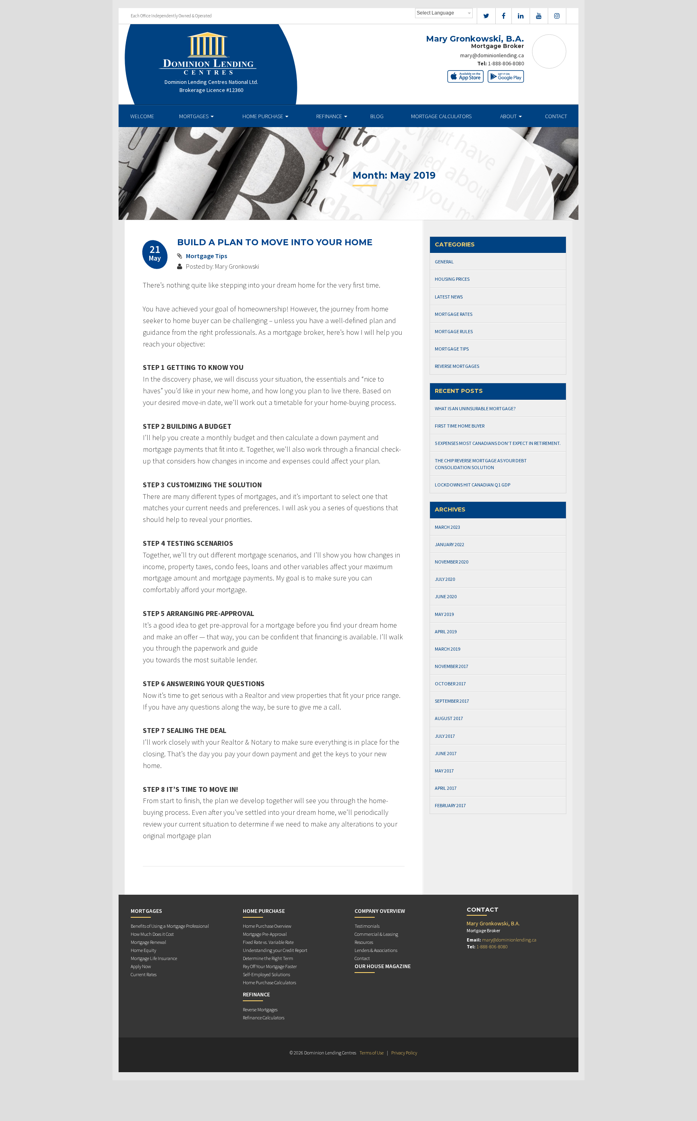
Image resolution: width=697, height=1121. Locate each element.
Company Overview (380, 910)
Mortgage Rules (454, 331)
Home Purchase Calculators (269, 982)
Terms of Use (371, 1053)
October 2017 (450, 684)
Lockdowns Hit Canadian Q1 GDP (472, 485)
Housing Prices (452, 279)
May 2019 (444, 614)
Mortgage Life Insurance (154, 958)
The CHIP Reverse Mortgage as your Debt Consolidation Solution (481, 463)
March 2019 (447, 649)
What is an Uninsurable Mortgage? (475, 408)
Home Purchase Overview (267, 926)
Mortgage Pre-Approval (265, 934)
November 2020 (451, 562)
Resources (364, 942)
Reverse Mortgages (457, 366)
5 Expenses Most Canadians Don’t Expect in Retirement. (498, 443)
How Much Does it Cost (152, 934)
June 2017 (446, 753)
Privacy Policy (404, 1053)
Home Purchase (263, 116)
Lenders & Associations (376, 950)
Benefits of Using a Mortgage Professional (170, 926)
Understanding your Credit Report (275, 950)
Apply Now (141, 966)
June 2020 (446, 596)
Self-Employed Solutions (266, 974)
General (444, 262)
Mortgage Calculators (441, 116)
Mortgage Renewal (148, 942)
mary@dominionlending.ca (492, 55)
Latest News (449, 297)
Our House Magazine (383, 966)
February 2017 (450, 805)
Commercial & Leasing (376, 934)
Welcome (142, 116)
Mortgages (194, 116)
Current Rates (144, 974)
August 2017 (449, 718)
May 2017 (444, 771)
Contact (556, 116)
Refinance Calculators (263, 1018)
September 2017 (452, 701)
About (509, 116)
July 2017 (445, 736)
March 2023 (447, 527)
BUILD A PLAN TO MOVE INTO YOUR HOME (274, 242)
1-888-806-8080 (506, 63)
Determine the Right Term (268, 958)
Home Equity (143, 950)
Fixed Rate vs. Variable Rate (268, 942)
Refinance (329, 116)
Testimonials (367, 926)
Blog (377, 116)
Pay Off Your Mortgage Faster (270, 966)
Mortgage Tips (206, 256)
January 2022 (449, 544)
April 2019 (446, 631)
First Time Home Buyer (459, 426)
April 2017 (446, 788)
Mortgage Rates (453, 314)
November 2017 (451, 666)
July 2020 (445, 579)
